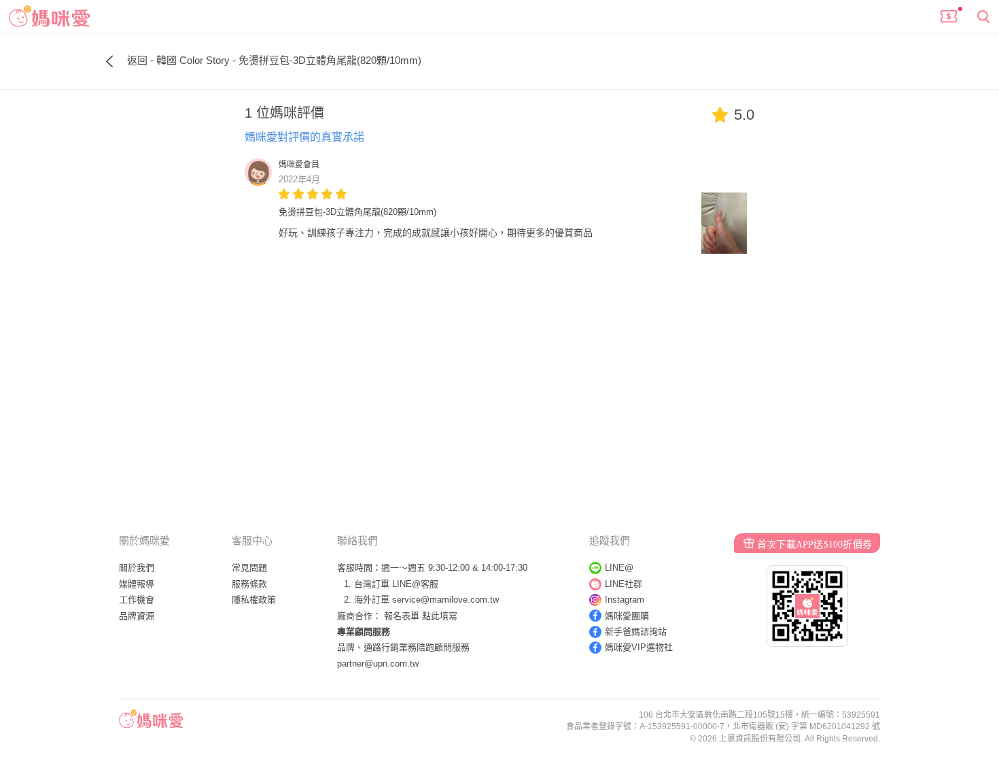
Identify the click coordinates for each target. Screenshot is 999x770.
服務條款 (249, 584)
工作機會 (136, 600)
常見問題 (249, 568)
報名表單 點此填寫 (420, 616)
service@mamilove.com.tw (445, 600)
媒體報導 (136, 584)
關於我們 (136, 568)
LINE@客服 (415, 584)
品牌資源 (136, 616)
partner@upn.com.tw (378, 663)
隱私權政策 (254, 600)
